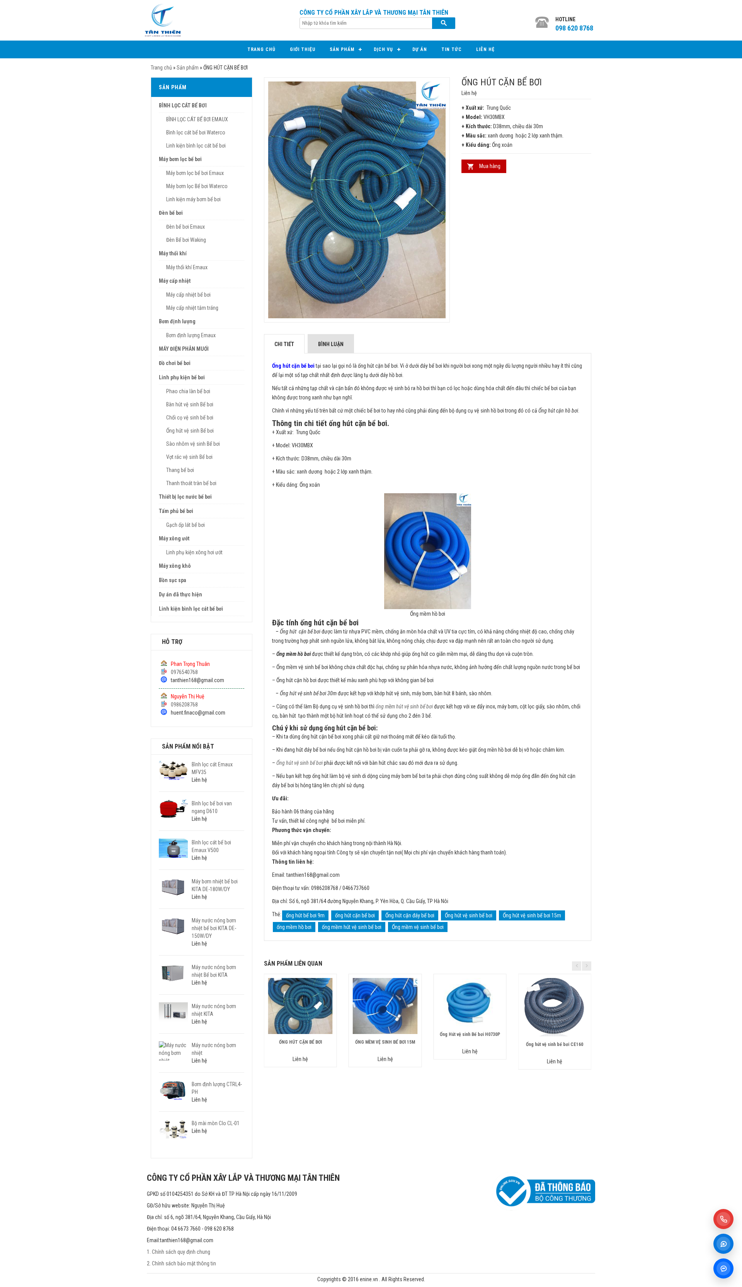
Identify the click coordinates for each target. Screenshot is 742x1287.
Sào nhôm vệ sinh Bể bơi (193, 444)
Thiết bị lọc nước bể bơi (185, 497)
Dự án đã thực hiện (180, 594)
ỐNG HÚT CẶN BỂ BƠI (300, 1042)
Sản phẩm (342, 49)
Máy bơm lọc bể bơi (180, 159)
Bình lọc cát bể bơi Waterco (195, 132)
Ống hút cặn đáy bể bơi (409, 915)
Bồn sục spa (172, 580)
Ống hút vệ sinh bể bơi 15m (532, 915)
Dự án (419, 49)
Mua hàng (489, 166)
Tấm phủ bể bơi (176, 511)
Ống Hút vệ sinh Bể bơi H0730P (470, 1034)
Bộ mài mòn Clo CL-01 (216, 1123)
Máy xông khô (175, 566)
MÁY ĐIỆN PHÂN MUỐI (184, 349)
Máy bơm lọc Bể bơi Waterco (197, 186)
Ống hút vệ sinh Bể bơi (190, 431)
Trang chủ (261, 49)
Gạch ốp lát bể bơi (185, 525)
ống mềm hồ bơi (294, 927)
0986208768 (184, 704)
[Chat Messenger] (723, 1268)
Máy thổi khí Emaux (187, 267)
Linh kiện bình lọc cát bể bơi (196, 146)
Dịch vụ (383, 49)
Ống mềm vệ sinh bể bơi (418, 927)
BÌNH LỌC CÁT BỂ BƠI (183, 105)
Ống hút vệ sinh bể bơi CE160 (554, 1044)
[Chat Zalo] (723, 1244)
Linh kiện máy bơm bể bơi (193, 199)
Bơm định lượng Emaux (191, 335)
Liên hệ (485, 49)
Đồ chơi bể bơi (175, 363)
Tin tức (451, 49)
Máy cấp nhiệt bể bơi (188, 295)
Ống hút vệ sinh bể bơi (299, 763)
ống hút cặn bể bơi (355, 915)
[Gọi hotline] (723, 1219)
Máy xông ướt (174, 538)
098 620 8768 (574, 28)
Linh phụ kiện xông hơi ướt (194, 552)
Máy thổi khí (173, 253)
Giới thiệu (302, 49)
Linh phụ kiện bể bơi (182, 377)
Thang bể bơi (180, 470)
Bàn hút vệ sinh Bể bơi (189, 404)
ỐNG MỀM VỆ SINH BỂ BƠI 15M (385, 1042)
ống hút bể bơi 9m (305, 915)
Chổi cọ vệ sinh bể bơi (189, 417)
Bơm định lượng (177, 321)
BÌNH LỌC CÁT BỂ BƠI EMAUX (197, 119)
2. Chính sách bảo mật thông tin (181, 1263)
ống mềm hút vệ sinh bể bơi (404, 706)
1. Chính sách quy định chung (178, 1252)
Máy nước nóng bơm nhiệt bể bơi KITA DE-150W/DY (214, 928)
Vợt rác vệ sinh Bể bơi (189, 457)
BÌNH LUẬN (331, 344)
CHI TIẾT (284, 344)
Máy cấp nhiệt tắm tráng (192, 308)
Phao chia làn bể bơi (188, 391)
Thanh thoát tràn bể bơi (191, 483)
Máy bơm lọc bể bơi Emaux (195, 173)
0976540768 (184, 672)
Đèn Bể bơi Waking (186, 240)
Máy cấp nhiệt (175, 281)
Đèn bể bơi (171, 213)
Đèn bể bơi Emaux (185, 227)
